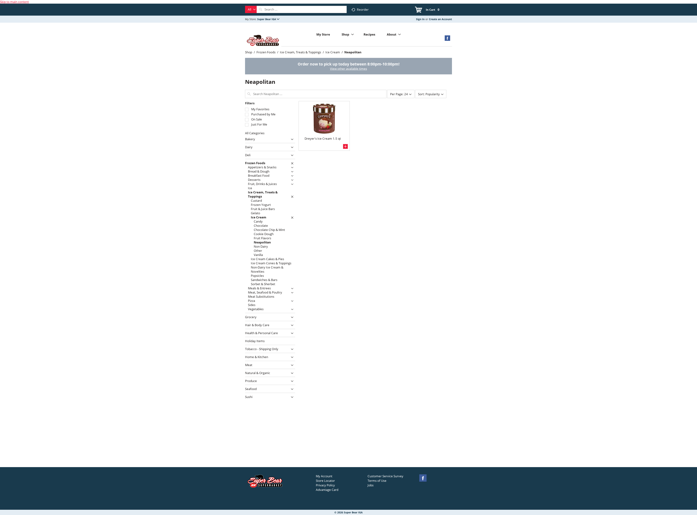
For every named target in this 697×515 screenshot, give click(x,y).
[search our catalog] (261, 9)
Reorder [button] (363, 9)
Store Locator (325, 481)
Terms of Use (377, 481)
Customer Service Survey (385, 476)
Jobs (371, 485)
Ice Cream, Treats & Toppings (300, 52)
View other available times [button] (348, 69)
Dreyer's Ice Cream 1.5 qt (323, 138)
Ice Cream (332, 52)
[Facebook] (447, 39)
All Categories (254, 133)
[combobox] (251, 9)
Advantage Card (327, 490)
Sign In (420, 19)
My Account (324, 476)
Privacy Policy (325, 485)
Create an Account (440, 19)
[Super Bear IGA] (263, 41)
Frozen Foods (266, 52)
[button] (268, 19)
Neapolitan (352, 52)
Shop (248, 52)
